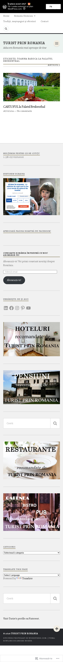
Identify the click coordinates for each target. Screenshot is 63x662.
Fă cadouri (53, 7)
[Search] (6, 29)
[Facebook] (11, 306)
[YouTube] (28, 306)
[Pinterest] (22, 306)
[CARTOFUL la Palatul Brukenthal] (31, 87)
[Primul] (56, 628)
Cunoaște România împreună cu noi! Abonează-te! (25, 254)
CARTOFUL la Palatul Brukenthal (24, 107)
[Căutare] (55, 423)
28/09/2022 (8, 111)
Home (6, 15)
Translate (27, 578)
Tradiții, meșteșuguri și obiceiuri (19, 21)
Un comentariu (24, 111)
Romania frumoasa (23, 15)
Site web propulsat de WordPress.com (25, 638)
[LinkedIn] (5, 306)
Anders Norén (24, 641)
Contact (45, 21)
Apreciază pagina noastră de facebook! (27, 231)
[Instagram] (17, 306)
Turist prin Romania (24, 42)
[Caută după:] (31, 423)
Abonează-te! (14, 280)
